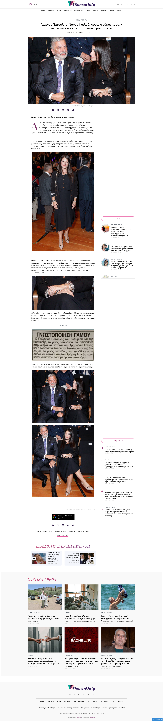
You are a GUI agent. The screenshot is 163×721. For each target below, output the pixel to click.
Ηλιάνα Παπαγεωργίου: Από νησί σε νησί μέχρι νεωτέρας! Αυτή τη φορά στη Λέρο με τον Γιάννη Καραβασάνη (122, 265)
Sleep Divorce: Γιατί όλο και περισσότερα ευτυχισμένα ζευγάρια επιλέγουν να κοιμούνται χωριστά (80, 618)
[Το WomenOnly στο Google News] (130, 4)
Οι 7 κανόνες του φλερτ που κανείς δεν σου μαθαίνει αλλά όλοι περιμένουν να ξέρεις (122, 249)
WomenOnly (81, 688)
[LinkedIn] (63, 110)
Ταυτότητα (42, 708)
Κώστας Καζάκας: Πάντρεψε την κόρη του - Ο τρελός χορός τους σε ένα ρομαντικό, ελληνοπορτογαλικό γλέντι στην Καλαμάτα (117, 662)
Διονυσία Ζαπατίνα (74, 32)
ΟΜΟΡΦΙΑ (51, 10)
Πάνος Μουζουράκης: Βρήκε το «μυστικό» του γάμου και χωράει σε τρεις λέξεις (43, 618)
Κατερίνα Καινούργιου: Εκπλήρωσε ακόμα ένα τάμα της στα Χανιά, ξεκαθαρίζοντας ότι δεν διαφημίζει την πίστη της (119, 513)
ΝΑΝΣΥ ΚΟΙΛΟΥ (61, 531)
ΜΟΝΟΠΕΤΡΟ (63, 535)
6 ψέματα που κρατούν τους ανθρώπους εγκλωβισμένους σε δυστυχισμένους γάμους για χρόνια (43, 661)
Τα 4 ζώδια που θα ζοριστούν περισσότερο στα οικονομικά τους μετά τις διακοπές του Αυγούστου (119, 480)
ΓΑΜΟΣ (73, 531)
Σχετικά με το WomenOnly (116, 708)
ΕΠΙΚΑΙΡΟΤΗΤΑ (81, 20)
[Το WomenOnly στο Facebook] (117, 4)
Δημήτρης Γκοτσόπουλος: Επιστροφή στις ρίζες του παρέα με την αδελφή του (119, 451)
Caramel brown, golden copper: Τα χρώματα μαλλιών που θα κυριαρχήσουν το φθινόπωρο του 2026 (119, 465)
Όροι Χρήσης (52, 708)
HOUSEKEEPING (79, 10)
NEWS (43, 10)
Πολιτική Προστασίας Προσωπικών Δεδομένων (73, 708)
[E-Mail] (68, 110)
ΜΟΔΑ (59, 10)
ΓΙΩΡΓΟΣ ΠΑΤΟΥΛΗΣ (45, 531)
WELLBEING (68, 10)
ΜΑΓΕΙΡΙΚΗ (104, 10)
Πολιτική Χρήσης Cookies (98, 708)
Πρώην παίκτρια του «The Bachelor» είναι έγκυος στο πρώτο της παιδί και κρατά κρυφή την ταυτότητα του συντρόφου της (81, 662)
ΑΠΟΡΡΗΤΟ (158, 719)
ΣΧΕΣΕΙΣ (95, 10)
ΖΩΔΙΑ (112, 10)
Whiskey (92, 717)
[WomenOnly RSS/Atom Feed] (133, 4)
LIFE (88, 10)
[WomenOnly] (81, 4)
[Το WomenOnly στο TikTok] (123, 4)
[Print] (73, 110)
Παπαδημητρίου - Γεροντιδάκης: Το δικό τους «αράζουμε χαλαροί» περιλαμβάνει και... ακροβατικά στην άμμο (121, 231)
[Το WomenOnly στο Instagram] (120, 4)
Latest (118, 218)
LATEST (119, 10)
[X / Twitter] (58, 110)
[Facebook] (53, 110)
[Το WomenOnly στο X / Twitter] (127, 4)
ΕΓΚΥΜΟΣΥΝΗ (84, 531)
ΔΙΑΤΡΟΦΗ (114, 276)
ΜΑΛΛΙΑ (107, 460)
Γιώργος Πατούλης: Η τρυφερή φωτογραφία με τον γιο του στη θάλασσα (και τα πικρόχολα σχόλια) (117, 618)
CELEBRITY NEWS (116, 225)
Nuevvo (78, 717)
